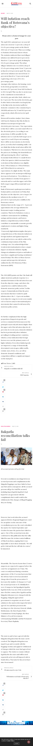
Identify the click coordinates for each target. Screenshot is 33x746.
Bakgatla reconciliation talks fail (15, 435)
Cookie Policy (10, 741)
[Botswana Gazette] (16, 3)
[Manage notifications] (28, 742)
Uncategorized (5, 426)
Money (3, 13)
